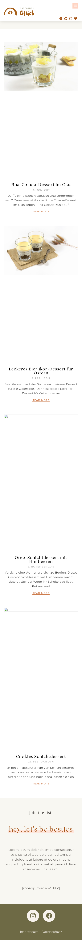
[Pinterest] (65, 18)
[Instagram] (70, 18)
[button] (75, 6)
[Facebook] (60, 18)
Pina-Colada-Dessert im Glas (41, 184)
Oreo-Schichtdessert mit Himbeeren (41, 559)
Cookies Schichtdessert (41, 756)
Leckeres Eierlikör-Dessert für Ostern (41, 370)
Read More (41, 211)
